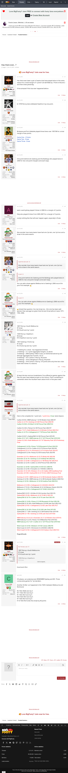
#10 (65, 371)
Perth (13, 146)
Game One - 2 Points (24, 137)
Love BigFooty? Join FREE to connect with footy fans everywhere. (36, 11)
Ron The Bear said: (23, 547)
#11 (65, 400)
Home (34, 725)
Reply (64, 95)
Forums (22, 2)
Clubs (28, 2)
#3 (65, 127)
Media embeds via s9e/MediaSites (40, 771)
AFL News (44, 660)
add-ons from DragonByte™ (30, 769)
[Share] (62, 77)
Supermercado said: (23, 262)
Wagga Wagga (11, 419)
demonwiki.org (12, 247)
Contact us (8, 725)
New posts (3, 6)
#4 (65, 155)
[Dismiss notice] (65, 11)
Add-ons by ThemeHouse (27, 771)
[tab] (31, 31)
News (13, 2)
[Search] (65, 2)
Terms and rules (16, 725)
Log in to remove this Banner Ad (34, 202)
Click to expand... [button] (41, 561)
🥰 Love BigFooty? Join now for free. (34, 72)
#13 (65, 575)
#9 (65, 322)
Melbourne (12, 176)
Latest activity (37, 738)
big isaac (31, 761)
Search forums (10, 6)
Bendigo (13, 119)
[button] (16, 2)
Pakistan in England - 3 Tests (16, 25)
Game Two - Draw (23, 139)
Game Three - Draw (23, 141)
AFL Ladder (57, 660)
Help (30, 725)
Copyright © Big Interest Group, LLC (10, 736)
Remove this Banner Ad (34, 61)
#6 (65, 228)
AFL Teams (50, 660)
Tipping (37, 2)
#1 (65, 76)
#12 (65, 542)
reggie (4, 67)
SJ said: (20, 274)
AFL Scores (64, 660)
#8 (65, 293)
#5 (65, 206)
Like (59, 95)
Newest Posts (38, 729)
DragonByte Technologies (46, 769)
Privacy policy (24, 725)
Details (54, 769)
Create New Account (41, 15)
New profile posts (38, 735)
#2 (65, 100)
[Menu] (2, 2)
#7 (65, 257)
